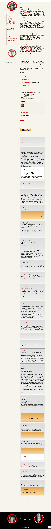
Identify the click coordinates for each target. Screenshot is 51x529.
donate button (32, 92)
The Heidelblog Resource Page (26, 75)
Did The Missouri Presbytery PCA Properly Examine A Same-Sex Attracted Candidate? (12, 38)
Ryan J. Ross (25, 471)
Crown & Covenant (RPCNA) (32, 379)
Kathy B (24, 335)
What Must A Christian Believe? (26, 85)
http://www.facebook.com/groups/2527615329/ (27, 288)
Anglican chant (28, 295)
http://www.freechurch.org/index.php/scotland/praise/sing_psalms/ (32, 278)
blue (31, 24)
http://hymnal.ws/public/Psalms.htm (31, 361)
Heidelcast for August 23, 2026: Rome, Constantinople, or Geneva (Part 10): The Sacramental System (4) (12, 23)
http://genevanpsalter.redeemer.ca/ (25, 325)
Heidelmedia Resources (25, 76)
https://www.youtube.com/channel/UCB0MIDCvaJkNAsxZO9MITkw (30, 142)
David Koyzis (25, 322)
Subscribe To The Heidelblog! (26, 73)
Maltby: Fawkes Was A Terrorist (11, 21)
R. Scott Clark (26, 434)
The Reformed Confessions (25, 79)
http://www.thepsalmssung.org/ (37, 293)
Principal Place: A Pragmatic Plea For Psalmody (28, 88)
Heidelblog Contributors (25, 86)
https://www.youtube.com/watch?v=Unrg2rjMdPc (33, 144)
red (26, 12)
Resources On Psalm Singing (26, 89)
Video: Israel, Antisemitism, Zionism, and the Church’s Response (12, 30)
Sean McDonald (25, 222)
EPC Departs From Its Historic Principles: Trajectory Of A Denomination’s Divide (11, 41)
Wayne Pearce (25, 273)
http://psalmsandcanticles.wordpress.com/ (26, 257)
